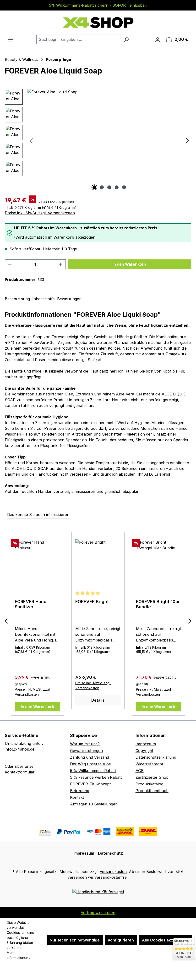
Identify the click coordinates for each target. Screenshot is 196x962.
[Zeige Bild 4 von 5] (117, 187)
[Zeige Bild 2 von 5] (102, 187)
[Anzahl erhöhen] (61, 264)
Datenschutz (110, 853)
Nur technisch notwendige (75, 940)
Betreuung (79, 790)
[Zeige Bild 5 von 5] (124, 187)
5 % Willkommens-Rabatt (93, 770)
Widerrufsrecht (149, 764)
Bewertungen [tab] (69, 298)
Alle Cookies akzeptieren (165, 940)
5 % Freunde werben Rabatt (96, 777)
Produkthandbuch (152, 790)
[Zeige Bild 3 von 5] (109, 187)
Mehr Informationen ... (19, 955)
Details (97, 700)
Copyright (144, 750)
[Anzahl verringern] (10, 264)
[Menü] (10, 39)
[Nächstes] (187, 140)
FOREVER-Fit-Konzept (90, 784)
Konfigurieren (121, 940)
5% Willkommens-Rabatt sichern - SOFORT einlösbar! (98, 5)
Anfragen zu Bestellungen (94, 804)
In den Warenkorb (129, 264)
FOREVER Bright (92, 601)
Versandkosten (113, 871)
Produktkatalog (149, 784)
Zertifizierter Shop (152, 777)
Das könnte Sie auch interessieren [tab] (38, 514)
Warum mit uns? (85, 743)
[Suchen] (126, 39)
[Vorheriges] (31, 140)
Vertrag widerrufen (98, 912)
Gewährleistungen (86, 750)
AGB (140, 770)
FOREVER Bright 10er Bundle (158, 604)
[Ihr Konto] (157, 39)
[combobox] (78, 39)
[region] (98, 140)
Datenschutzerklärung (156, 757)
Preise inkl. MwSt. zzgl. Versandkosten (40, 212)
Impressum (146, 743)
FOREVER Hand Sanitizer (31, 604)
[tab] (17, 299)
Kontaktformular (19, 772)
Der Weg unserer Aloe (90, 764)
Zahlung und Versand (89, 757)
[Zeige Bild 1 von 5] (94, 187)
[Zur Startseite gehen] (98, 22)
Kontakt (77, 797)
